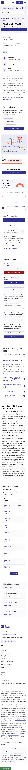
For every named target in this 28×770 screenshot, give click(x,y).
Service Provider (7, 37)
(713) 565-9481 (7, 506)
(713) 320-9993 (7, 540)
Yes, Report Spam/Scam (14, 272)
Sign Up (19, 2)
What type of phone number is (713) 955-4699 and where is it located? (12, 386)
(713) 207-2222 (7, 533)
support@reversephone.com (8, 634)
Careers (3, 659)
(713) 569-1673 (7, 568)
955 (23, 18)
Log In (12, 2)
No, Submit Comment (14, 333)
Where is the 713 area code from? (13, 360)
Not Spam (14, 202)
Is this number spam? (9, 392)
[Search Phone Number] (25, 12)
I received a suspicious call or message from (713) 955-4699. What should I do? (12, 379)
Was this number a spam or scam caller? (13, 264)
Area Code (13, 18)
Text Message (14, 286)
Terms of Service (5, 653)
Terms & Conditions (13, 735)
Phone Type (18, 43)
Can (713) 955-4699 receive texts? (13, 396)
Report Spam (14, 198)
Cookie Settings (5, 768)
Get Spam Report (14, 30)
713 (19, 18)
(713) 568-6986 (7, 513)
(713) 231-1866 (7, 526)
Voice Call (14, 282)
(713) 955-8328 (7, 554)
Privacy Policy (4, 656)
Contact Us (4, 675)
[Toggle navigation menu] (25, 2)
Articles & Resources (7, 664)
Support (3, 672)
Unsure (19, 269)
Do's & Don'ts (5, 680)
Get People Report (14, 128)
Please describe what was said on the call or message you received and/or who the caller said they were (13, 297)
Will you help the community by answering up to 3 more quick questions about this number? (13, 326)
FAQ (2, 678)
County (4, 43)
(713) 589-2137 (7, 561)
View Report (8, 596)
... (22, 231)
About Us (3, 650)
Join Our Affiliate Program (8, 661)
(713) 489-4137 (7, 547)
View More (14, 573)
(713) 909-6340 (7, 519)
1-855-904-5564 (6, 632)
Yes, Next (14, 337)
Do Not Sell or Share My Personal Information (13, 683)
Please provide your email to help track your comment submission (13, 313)
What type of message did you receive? (13, 278)
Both (14, 289)
